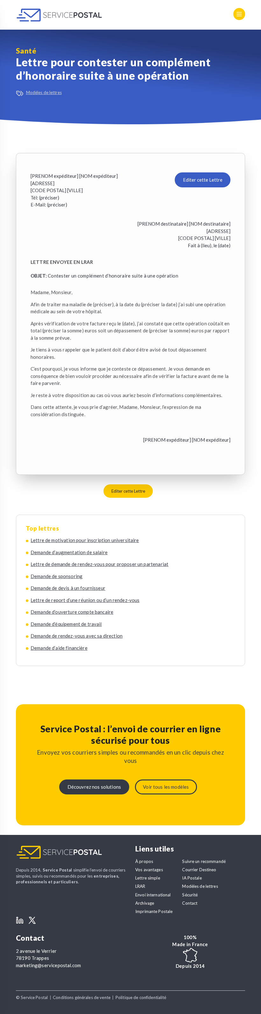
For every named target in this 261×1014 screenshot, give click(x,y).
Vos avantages (149, 869)
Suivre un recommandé (204, 861)
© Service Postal (32, 997)
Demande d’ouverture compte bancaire (72, 612)
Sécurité (190, 894)
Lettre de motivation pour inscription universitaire (85, 540)
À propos (144, 861)
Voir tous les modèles (166, 787)
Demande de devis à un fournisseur (68, 588)
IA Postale (191, 877)
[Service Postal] (59, 15)
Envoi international (153, 894)
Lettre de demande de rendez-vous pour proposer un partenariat (99, 564)
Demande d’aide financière (59, 648)
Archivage (144, 903)
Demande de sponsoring (56, 576)
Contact (189, 903)
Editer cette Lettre (202, 180)
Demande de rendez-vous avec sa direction (77, 636)
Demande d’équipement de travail (66, 624)
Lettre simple (147, 877)
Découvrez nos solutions (94, 787)
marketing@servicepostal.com (48, 965)
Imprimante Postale (154, 911)
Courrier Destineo (199, 869)
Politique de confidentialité (141, 997)
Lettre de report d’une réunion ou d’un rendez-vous (85, 600)
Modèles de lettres (44, 92)
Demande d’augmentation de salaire (69, 552)
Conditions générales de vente (81, 997)
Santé (26, 51)
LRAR (140, 886)
